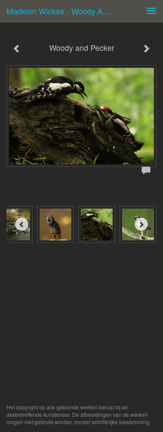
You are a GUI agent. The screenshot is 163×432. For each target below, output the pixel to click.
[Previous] (21, 224)
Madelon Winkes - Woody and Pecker (62, 11)
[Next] (141, 224)
